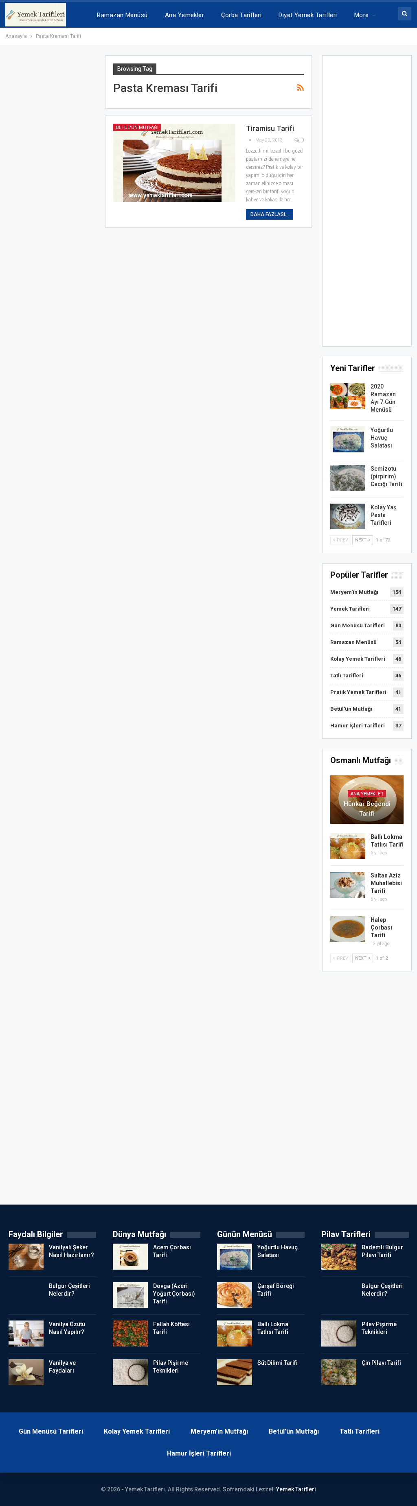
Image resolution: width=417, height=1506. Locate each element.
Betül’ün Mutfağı (294, 1431)
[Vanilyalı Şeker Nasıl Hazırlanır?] (26, 1257)
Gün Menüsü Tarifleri (357, 625)
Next (361, 540)
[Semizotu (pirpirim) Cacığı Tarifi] (347, 478)
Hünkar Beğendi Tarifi (367, 808)
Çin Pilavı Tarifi (381, 1363)
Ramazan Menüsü (122, 15)
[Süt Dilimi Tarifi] (234, 1372)
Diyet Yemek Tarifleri (308, 15)
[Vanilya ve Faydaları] (26, 1372)
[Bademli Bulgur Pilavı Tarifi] (338, 1257)
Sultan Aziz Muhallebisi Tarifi (386, 883)
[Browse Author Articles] (250, 140)
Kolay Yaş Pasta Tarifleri (383, 515)
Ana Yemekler (184, 15)
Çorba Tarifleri (241, 15)
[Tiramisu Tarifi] (174, 163)
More (361, 15)
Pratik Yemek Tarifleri (358, 692)
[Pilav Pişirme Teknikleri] (130, 1372)
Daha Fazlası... (269, 214)
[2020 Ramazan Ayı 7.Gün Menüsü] (347, 396)
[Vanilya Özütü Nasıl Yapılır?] (26, 1333)
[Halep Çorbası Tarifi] (347, 929)
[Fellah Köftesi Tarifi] (130, 1333)
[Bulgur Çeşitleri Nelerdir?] (26, 1295)
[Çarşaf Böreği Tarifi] (234, 1295)
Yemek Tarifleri (350, 609)
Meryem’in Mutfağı (219, 1431)
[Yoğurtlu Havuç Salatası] (347, 439)
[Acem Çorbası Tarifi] (130, 1257)
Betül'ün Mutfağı (137, 127)
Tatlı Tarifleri (346, 675)
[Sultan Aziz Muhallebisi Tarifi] (347, 885)
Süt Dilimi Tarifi (277, 1363)
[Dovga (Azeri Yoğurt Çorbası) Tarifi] (130, 1295)
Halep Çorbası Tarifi (381, 928)
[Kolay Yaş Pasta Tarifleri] (347, 517)
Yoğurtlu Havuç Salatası (382, 438)
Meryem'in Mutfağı (354, 592)
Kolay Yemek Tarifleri (357, 659)
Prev (342, 540)
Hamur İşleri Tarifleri (357, 725)
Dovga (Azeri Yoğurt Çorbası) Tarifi (174, 1294)
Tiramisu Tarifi (270, 128)
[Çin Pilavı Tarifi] (338, 1372)
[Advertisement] (367, 203)
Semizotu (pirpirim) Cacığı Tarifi (386, 476)
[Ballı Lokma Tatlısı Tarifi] (347, 846)
